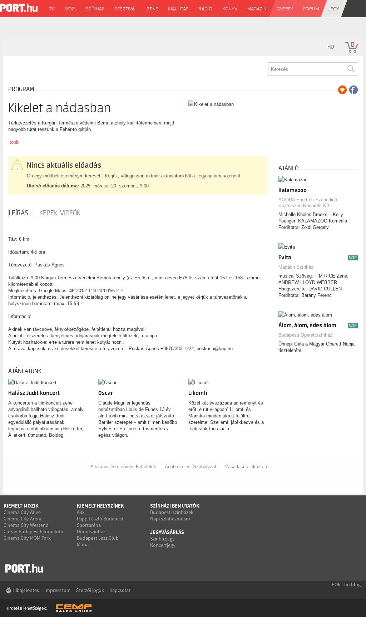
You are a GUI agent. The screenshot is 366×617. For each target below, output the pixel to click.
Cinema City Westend (26, 525)
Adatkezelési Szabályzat (190, 466)
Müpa (83, 544)
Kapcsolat (119, 590)
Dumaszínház (91, 531)
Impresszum (57, 590)
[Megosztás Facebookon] (353, 89)
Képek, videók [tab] (59, 213)
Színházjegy (162, 538)
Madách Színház (295, 267)
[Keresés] (350, 69)
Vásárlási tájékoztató (246, 466)
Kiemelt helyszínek (100, 506)
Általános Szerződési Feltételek (123, 466)
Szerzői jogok (90, 590)
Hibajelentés (26, 590)
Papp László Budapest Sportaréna (100, 521)
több (14, 142)
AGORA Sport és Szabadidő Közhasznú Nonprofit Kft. (307, 202)
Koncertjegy (162, 545)
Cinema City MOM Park (27, 538)
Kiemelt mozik (21, 506)
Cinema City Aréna (23, 518)
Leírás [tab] (18, 213)
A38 (81, 512)
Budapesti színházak (171, 512)
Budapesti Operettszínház (305, 335)
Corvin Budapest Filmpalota (33, 531)
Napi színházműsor (170, 518)
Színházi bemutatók (174, 506)
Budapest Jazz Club (98, 538)
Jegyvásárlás (167, 532)
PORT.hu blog (346, 584)
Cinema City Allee (22, 512)
